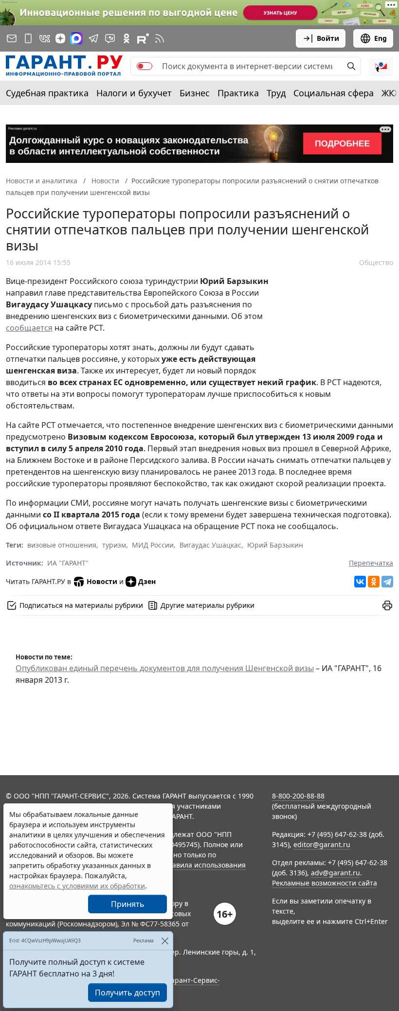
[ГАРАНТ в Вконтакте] (45, 38)
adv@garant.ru (335, 872)
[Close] (165, 941)
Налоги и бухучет (134, 93)
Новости (102, 581)
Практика (238, 93)
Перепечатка (371, 563)
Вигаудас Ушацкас (210, 545)
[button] (381, 66)
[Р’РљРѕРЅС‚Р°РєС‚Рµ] (360, 581)
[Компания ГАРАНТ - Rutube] (143, 38)
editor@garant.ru (321, 844)
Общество (376, 262)
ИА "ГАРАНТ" (68, 563)
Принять (128, 904)
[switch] (144, 66)
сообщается (29, 327)
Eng (380, 38)
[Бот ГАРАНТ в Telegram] (110, 38)
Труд (276, 93)
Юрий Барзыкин (275, 545)
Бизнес (195, 93)
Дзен (147, 581)
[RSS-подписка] (159, 38)
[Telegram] (387, 581)
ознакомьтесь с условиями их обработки (77, 885)
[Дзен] (60, 38)
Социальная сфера (333, 93)
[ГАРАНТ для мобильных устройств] (28, 38)
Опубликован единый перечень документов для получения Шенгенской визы (165, 668)
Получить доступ (127, 992)
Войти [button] (328, 38)
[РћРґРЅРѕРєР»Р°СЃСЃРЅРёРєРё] (374, 581)
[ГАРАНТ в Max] (76, 38)
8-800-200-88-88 (298, 795)
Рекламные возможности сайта (324, 882)
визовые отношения (61, 545)
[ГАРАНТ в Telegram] (93, 38)
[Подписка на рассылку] (12, 38)
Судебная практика (47, 93)
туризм (114, 545)
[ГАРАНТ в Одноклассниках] (126, 38)
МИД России (153, 545)
